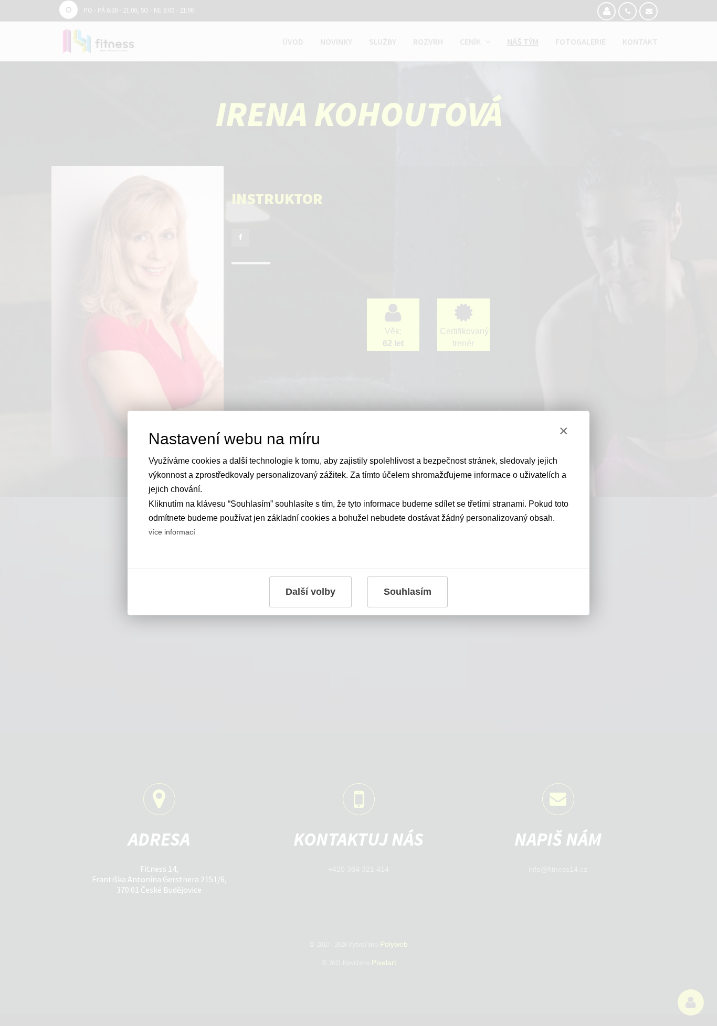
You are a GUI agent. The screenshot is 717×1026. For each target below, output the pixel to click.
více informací (172, 532)
